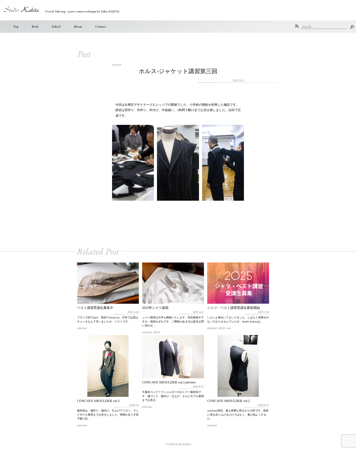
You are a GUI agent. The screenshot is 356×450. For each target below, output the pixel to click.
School (56, 26)
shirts (156, 332)
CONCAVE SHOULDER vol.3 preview (169, 382)
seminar (117, 64)
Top (16, 26)
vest (228, 328)
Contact (100, 26)
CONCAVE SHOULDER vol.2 (228, 401)
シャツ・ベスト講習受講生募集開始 (233, 307)
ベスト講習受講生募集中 (95, 307)
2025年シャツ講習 (155, 307)
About (78, 26)
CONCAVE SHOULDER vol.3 (98, 401)
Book (35, 26)
